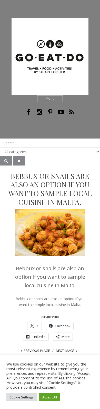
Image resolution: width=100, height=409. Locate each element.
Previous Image (37, 350)
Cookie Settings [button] (21, 397)
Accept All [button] (49, 397)
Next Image (65, 350)
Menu (50, 98)
